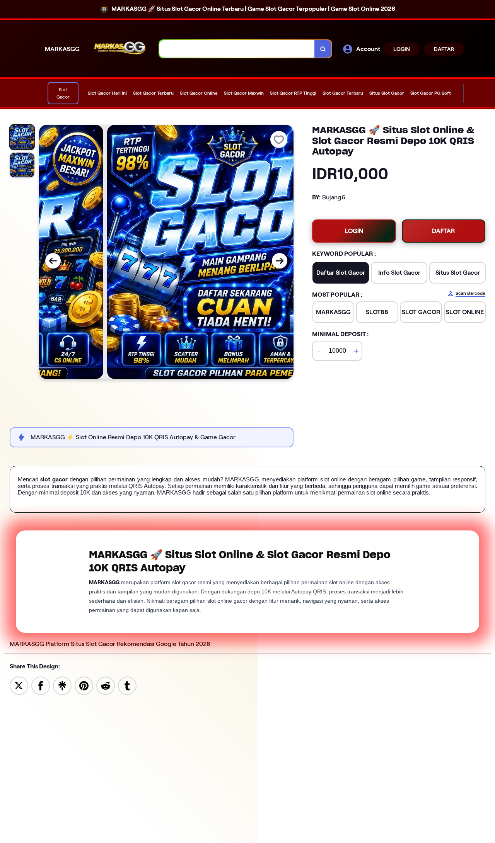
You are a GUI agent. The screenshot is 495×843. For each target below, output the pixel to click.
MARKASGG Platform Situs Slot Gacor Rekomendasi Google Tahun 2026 (110, 644)
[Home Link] (119, 49)
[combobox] (237, 49)
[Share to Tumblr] (127, 685)
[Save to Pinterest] (84, 685)
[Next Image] (280, 261)
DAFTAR (444, 49)
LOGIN (401, 49)
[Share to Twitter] (19, 685)
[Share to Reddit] (105, 685)
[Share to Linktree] (62, 685)
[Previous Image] (53, 261)
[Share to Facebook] (40, 685)
